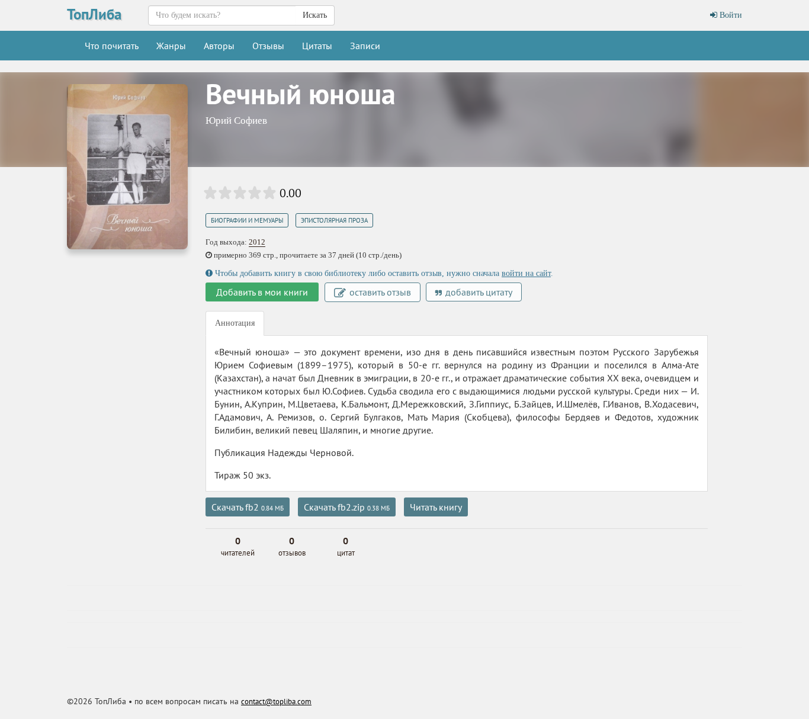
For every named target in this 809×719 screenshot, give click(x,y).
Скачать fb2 (247, 507)
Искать (315, 15)
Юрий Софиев (236, 120)
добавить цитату (477, 292)
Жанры (171, 46)
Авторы (219, 46)
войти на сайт (526, 273)
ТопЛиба (94, 14)
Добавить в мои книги (262, 292)
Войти (729, 15)
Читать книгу (436, 507)
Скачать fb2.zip (347, 507)
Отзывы (268, 46)
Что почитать (112, 46)
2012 (257, 241)
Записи (365, 46)
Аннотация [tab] (235, 323)
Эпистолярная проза (334, 220)
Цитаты (317, 46)
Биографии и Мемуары (247, 220)
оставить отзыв (379, 292)
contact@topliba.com (276, 701)
